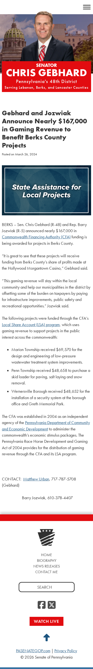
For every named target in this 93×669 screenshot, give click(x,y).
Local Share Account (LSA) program (31, 324)
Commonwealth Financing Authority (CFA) (36, 237)
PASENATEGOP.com (33, 650)
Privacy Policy (65, 650)
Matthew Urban (36, 479)
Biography (46, 560)
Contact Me (46, 571)
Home (46, 554)
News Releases (46, 566)
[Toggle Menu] (87, 7)
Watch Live (46, 621)
